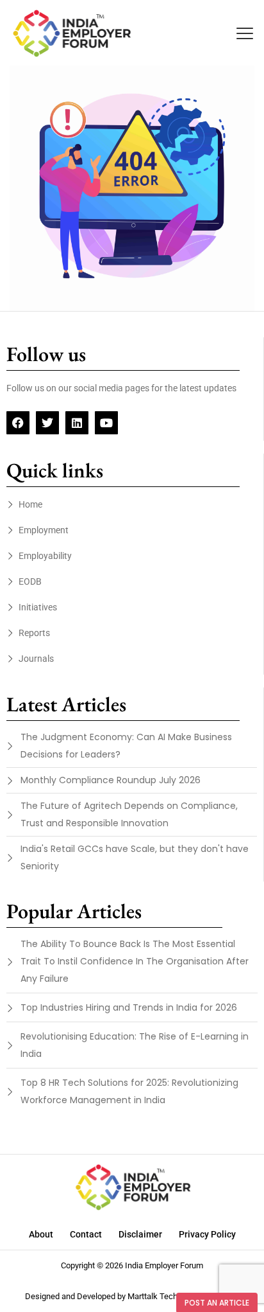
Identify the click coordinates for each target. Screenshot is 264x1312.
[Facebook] (17, 422)
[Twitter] (47, 422)
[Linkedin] (76, 422)
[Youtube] (106, 422)
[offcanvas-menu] (245, 33)
